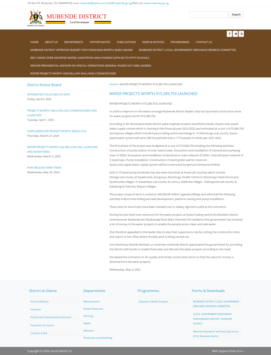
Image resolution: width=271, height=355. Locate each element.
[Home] (69, 18)
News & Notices (153, 42)
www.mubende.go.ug (156, 3)
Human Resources (93, 308)
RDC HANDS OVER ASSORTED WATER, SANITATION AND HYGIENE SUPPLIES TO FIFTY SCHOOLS (89, 58)
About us (51, 42)
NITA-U (240, 351)
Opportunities (100, 42)
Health (87, 323)
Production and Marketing (97, 337)
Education (88, 330)
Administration (91, 301)
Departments (73, 42)
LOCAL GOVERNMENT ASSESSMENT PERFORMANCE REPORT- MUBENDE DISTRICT (212, 318)
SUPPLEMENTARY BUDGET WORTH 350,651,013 (56, 131)
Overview (35, 309)
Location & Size (38, 333)
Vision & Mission (39, 301)
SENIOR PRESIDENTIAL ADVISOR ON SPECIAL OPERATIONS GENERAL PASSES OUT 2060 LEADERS (90, 65)
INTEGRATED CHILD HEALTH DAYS (48, 94)
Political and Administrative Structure (50, 317)
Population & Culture (42, 325)
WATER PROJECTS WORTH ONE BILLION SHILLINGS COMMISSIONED (73, 73)
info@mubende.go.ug (119, 3)
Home (34, 42)
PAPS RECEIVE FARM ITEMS (44, 167)
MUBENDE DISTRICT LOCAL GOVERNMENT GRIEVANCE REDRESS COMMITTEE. (187, 50)
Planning (88, 315)
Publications (126, 42)
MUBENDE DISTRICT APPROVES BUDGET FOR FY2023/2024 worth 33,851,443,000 (81, 50)
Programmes (180, 42)
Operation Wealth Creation (153, 301)
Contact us (204, 42)
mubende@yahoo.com (93, 3)
